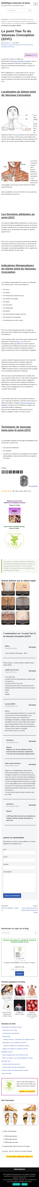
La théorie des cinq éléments (10, 1033)
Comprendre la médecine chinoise (11, 1027)
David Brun (7, 43)
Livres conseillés (6, 1073)
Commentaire (7, 872)
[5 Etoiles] (10, 491)
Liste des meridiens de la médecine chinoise (16, 1045)
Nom (5, 849)
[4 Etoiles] (8, 491)
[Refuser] (37, 1179)
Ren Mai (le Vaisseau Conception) (21, 61)
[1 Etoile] (2, 491)
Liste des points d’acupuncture (11, 1064)
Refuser (24, 1184)
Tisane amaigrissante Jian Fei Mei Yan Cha (15, 1055)
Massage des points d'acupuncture (24, 21)
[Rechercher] (30, 10)
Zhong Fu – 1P (18, 341)
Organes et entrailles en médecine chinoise (15, 1048)
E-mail (5, 857)
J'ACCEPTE (16, 1184)
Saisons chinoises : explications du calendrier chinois (19, 1039)
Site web (5, 864)
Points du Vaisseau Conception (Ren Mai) (13, 23)
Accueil (12, 19)
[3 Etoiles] (6, 491)
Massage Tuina (5, 1061)
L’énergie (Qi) (6, 1036)
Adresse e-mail (19, 967)
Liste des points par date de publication (13, 1067)
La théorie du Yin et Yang (9, 1030)
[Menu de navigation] (35, 3)
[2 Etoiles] (4, 491)
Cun (16, 135)
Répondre (32, 647)
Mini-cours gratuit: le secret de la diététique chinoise (17, 1058)
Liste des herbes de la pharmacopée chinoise (14, 1070)
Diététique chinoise (7, 1052)
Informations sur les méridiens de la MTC (14, 1042)
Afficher (34, 55)
